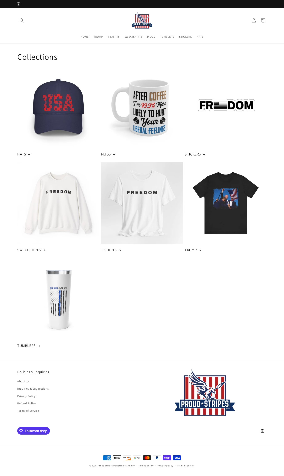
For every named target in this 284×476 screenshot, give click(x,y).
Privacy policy (165, 465)
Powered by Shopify (124, 465)
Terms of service (186, 465)
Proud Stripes (105, 465)
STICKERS (193, 154)
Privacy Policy (26, 396)
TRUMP (191, 249)
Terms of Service (28, 411)
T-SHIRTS (109, 249)
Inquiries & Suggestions (33, 388)
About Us (23, 381)
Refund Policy (26, 403)
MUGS (106, 154)
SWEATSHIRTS (29, 249)
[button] (21, 20)
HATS (21, 154)
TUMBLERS (26, 345)
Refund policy (146, 465)
